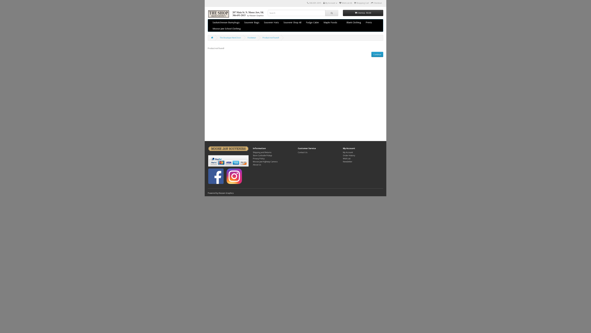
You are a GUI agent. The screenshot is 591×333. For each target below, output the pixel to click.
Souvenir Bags (251, 22)
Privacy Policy (259, 158)
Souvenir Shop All (292, 22)
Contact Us (302, 152)
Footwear (252, 37)
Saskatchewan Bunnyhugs (226, 22)
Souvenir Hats (271, 22)
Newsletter (347, 161)
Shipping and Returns (262, 152)
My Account (348, 152)
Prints (369, 22)
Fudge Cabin (312, 22)
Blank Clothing (353, 22)
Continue (377, 54)
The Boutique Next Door (230, 37)
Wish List (346, 158)
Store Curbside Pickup (262, 155)
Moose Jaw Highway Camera (265, 161)
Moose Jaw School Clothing (227, 28)
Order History (349, 155)
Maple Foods (330, 22)
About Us (257, 164)
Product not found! (271, 37)
